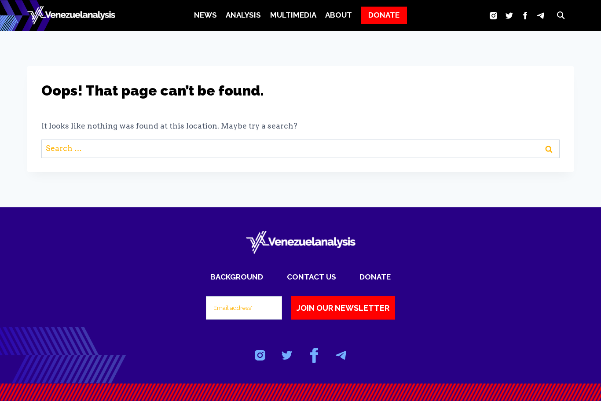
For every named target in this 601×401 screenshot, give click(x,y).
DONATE (383, 15)
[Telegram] (540, 15)
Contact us (311, 276)
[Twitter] (509, 15)
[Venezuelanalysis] (71, 15)
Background (236, 276)
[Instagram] (493, 15)
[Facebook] (525, 15)
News (205, 15)
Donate (375, 276)
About (338, 15)
